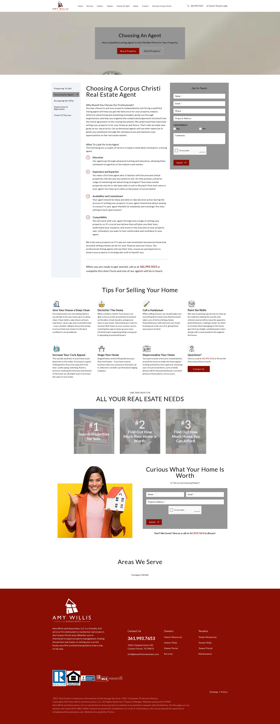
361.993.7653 (197, 6)
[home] (60, 5)
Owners (100, 6)
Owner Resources (173, 637)
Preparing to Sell (63, 88)
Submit (179, 162)
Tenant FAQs (205, 642)
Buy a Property (128, 51)
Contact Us (199, 369)
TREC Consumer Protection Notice (139, 698)
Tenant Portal (205, 648)
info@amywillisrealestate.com (143, 654)
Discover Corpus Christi (161, 6)
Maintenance (205, 653)
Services (90, 6)
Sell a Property (152, 51)
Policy (224, 692)
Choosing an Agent (64, 94)
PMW (168, 701)
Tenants (110, 6)
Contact (145, 6)
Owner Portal (171, 648)
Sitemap (214, 692)
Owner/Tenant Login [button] (218, 6)
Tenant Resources (207, 637)
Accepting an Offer (64, 100)
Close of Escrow (62, 115)
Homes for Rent (123, 6)
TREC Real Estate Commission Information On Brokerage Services (86, 698)
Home (80, 6)
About (135, 6)
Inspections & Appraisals (61, 107)
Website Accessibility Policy (99, 712)
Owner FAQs (170, 642)
